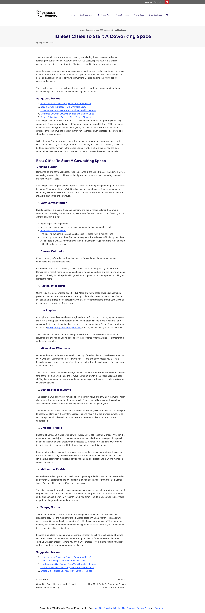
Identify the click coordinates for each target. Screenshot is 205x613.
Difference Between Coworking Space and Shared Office (67, 114)
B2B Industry (105, 30)
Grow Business (155, 15)
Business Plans (105, 15)
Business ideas (86, 15)
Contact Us (158, 2)
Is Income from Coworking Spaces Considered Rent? (65, 103)
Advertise (108, 608)
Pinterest (131, 608)
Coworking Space (119, 30)
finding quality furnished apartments (64, 327)
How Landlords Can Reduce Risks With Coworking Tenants (68, 110)
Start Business (122, 15)
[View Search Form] (167, 15)
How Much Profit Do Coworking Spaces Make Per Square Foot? (107, 584)
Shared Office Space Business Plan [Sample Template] (66, 117)
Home (72, 15)
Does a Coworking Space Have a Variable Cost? (63, 107)
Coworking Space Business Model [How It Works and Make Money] (56, 584)
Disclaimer (160, 608)
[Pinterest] (167, 2)
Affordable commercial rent (53, 230)
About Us (148, 2)
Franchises (139, 15)
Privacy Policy (143, 608)
